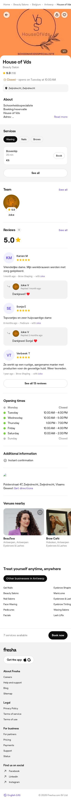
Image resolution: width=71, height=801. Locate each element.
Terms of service (12, 713)
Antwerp (48, 4)
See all (63, 189)
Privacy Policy (10, 708)
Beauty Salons (21, 4)
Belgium (36, 4)
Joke (42, 276)
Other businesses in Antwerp (25, 578)
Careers (7, 677)
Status (6, 756)
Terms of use (10, 719)
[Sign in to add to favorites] (64, 15)
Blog (5, 688)
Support (7, 750)
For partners (9, 734)
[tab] (10, 139)
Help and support (12, 682)
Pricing (7, 739)
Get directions (23, 488)
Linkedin (13, 776)
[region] (35, 34)
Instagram (14, 782)
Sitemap (7, 693)
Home (6, 4)
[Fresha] (35, 650)
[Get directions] (35, 477)
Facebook (14, 771)
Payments (8, 745)
